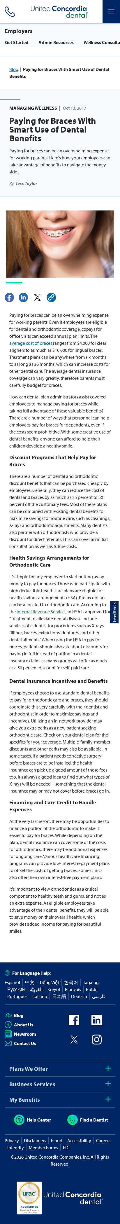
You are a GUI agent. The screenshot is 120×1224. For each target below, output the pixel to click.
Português (17, 996)
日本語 (59, 996)
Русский (16, 989)
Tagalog (91, 982)
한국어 (71, 982)
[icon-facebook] (74, 1023)
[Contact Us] (8, 11)
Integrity (15, 1147)
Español (12, 982)
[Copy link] (51, 297)
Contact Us (25, 1043)
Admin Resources (56, 42)
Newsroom (25, 1034)
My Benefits (24, 1099)
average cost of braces (30, 343)
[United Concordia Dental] (60, 11)
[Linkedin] (23, 297)
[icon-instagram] (96, 1043)
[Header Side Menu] (111, 11)
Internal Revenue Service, (41, 611)
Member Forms (43, 1147)
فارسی (99, 996)
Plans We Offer (28, 1068)
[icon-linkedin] (96, 1023)
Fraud (56, 1140)
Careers (103, 1140)
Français (73, 989)
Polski (92, 989)
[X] (37, 297)
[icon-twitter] (74, 1043)
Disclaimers (35, 1140)
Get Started (17, 42)
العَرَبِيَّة (36, 989)
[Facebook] (9, 297)
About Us (23, 1025)
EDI (66, 1147)
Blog (13, 69)
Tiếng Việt (49, 982)
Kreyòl (53, 989)
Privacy (12, 1140)
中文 (29, 982)
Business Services (32, 1084)
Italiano (39, 996)
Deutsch (79, 996)
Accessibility (79, 1140)
